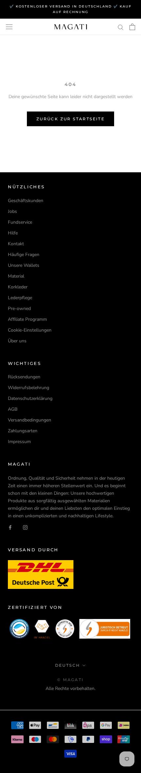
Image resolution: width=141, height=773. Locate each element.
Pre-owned (19, 308)
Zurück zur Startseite (70, 118)
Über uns (17, 341)
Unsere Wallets (23, 265)
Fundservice (20, 222)
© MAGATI (70, 679)
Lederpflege (20, 298)
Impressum (19, 441)
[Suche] (121, 27)
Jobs (12, 211)
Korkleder (18, 287)
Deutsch (67, 665)
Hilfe (13, 233)
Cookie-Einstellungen (29, 330)
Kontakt (16, 244)
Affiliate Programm (27, 319)
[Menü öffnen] (9, 27)
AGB (12, 409)
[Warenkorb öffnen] (132, 27)
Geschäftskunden (25, 201)
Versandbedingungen (29, 420)
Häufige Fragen (23, 254)
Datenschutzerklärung (30, 398)
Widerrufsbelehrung (28, 388)
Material (16, 276)
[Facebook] (10, 527)
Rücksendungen (24, 377)
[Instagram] (25, 527)
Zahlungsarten (22, 431)
